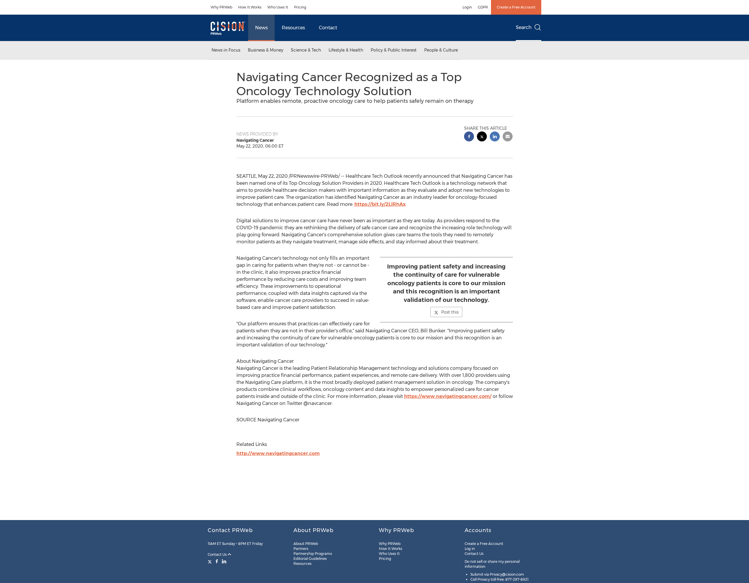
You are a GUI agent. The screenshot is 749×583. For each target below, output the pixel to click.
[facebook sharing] (469, 137)
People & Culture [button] (441, 50)
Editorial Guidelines (310, 558)
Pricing (300, 7)
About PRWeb (305, 543)
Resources (293, 27)
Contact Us (218, 554)
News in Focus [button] (226, 50)
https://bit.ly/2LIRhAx (380, 204)
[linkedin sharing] (495, 137)
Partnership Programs (312, 553)
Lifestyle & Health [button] (346, 50)
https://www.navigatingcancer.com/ (448, 396)
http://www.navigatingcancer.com (278, 453)
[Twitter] (210, 561)
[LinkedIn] (224, 561)
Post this (449, 312)
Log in (470, 548)
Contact (328, 27)
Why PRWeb (221, 7)
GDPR (483, 7)
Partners (300, 548)
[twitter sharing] (482, 137)
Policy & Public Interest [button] (394, 50)
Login (467, 7)
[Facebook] (216, 561)
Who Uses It (277, 7)
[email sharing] (508, 137)
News (261, 27)
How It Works (250, 7)
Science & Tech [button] (306, 50)
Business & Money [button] (265, 50)
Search (524, 27)
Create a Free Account (516, 7)
